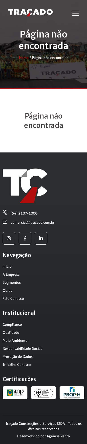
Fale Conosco (13, 298)
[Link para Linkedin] (41, 238)
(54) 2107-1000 (24, 213)
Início (7, 266)
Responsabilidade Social (22, 348)
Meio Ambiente (15, 340)
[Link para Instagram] (9, 238)
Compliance (12, 324)
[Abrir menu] (75, 13)
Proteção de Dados (18, 356)
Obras (7, 290)
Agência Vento (58, 436)
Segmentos (12, 282)
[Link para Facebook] (25, 238)
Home (24, 57)
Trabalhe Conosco (17, 364)
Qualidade (11, 332)
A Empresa (11, 274)
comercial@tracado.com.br (32, 222)
